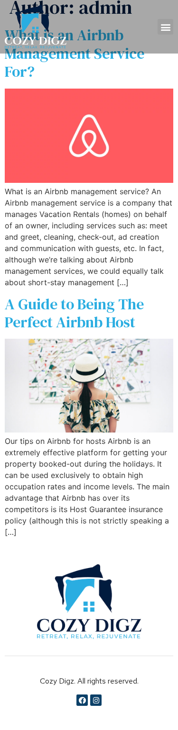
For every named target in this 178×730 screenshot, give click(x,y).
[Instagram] (96, 700)
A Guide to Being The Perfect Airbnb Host (74, 313)
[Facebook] (82, 700)
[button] (165, 27)
